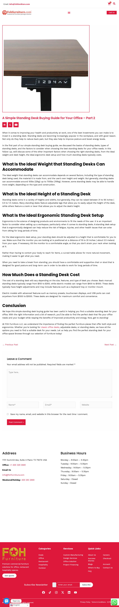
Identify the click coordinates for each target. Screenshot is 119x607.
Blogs (90, 564)
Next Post (110, 344)
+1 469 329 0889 (18, 465)
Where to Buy (94, 568)
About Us (92, 555)
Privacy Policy (85, 602)
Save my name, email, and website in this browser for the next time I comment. (49, 414)
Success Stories (91, 559)
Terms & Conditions (98, 602)
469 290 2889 (27, 480)
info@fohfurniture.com (19, 4)
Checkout (107, 558)
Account (106, 564)
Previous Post (10, 344)
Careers (106, 555)
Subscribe (86, 585)
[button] (114, 4)
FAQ (90, 571)
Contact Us (108, 568)
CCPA (109, 602)
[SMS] (6, 601)
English (16, 605)
